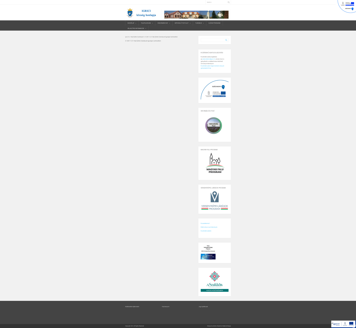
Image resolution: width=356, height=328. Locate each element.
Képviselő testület (182, 23)
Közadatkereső (205, 223)
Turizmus (198, 23)
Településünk (146, 23)
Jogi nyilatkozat (203, 306)
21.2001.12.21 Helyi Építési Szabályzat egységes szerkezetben (143, 41)
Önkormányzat (163, 23)
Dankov (215, 326)
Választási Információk (135, 28)
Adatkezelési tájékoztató (132, 306)
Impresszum (165, 306)
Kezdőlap (131, 23)
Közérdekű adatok (206, 231)
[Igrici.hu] (141, 13)
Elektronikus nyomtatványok (209, 227)
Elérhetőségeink (214, 23)
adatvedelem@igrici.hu (209, 59)
